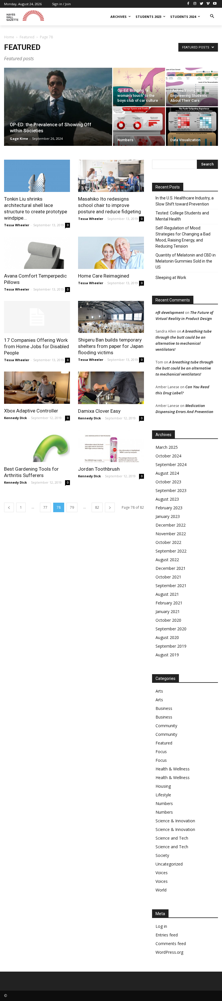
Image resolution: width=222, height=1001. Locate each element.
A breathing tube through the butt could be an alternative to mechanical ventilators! (184, 368)
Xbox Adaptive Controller (31, 411)
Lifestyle (163, 795)
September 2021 (171, 585)
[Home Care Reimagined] (111, 253)
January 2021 (168, 611)
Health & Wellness (173, 769)
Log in (161, 926)
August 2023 (167, 499)
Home (9, 37)
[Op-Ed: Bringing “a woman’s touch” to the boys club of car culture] (139, 87)
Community (166, 725)
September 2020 (171, 628)
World (161, 890)
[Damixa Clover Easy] (111, 388)
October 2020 (168, 620)
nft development (170, 312)
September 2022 (171, 551)
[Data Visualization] (192, 126)
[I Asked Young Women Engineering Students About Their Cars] (192, 87)
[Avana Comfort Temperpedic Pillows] (37, 253)
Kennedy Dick (15, 418)
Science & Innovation (175, 820)
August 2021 (167, 594)
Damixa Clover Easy (99, 411)
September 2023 (171, 490)
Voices (162, 872)
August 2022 (167, 559)
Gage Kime (19, 138)
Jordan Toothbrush (99, 469)
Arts (159, 691)
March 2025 (167, 447)
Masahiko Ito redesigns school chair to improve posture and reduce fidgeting (109, 205)
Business (164, 708)
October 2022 (168, 542)
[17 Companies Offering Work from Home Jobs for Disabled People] (37, 317)
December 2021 (171, 568)
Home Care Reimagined (103, 276)
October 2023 (168, 482)
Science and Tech (172, 838)
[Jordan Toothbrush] (111, 446)
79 (72, 507)
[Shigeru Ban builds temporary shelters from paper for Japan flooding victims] (111, 317)
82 (97, 507)
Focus (161, 751)
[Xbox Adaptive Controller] (37, 388)
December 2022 (171, 525)
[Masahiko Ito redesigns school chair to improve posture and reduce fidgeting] (111, 176)
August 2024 (167, 473)
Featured (27, 37)
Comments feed (171, 943)
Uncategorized (169, 864)
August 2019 (167, 654)
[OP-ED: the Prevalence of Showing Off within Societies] (58, 114)
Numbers (164, 803)
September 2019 (171, 646)
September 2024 (171, 464)
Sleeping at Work (171, 277)
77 (45, 507)
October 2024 (168, 456)
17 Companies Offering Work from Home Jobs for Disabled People (36, 346)
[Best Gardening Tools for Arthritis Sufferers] (37, 446)
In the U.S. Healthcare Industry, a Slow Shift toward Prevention (185, 201)
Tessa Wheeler (16, 225)
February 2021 (169, 603)
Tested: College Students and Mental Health (182, 216)
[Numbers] (139, 126)
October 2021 (168, 577)
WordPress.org (169, 952)
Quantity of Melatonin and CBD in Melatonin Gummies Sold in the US (186, 261)
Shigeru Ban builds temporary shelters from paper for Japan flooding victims (110, 346)
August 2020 (167, 637)
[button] (212, 16)
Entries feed (167, 935)
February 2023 (169, 507)
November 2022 (171, 533)
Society (162, 855)
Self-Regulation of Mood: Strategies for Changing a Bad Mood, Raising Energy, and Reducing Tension (183, 237)
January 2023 (168, 516)
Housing (163, 786)
